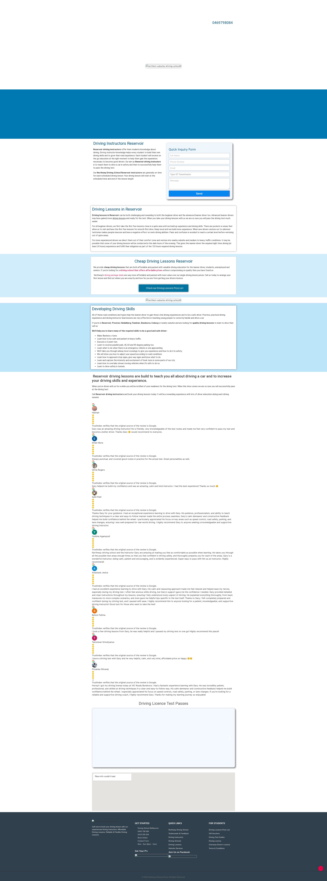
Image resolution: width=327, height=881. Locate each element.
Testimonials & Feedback (178, 833)
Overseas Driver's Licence (219, 845)
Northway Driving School (178, 830)
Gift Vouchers (214, 833)
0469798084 (222, 23)
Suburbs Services (175, 848)
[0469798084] (207, 23)
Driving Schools (174, 841)
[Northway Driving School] (105, 821)
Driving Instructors (175, 837)
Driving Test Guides (217, 837)
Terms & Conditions (217, 848)
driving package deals (114, 275)
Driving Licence (215, 841)
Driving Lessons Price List (219, 830)
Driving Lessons (174, 845)
